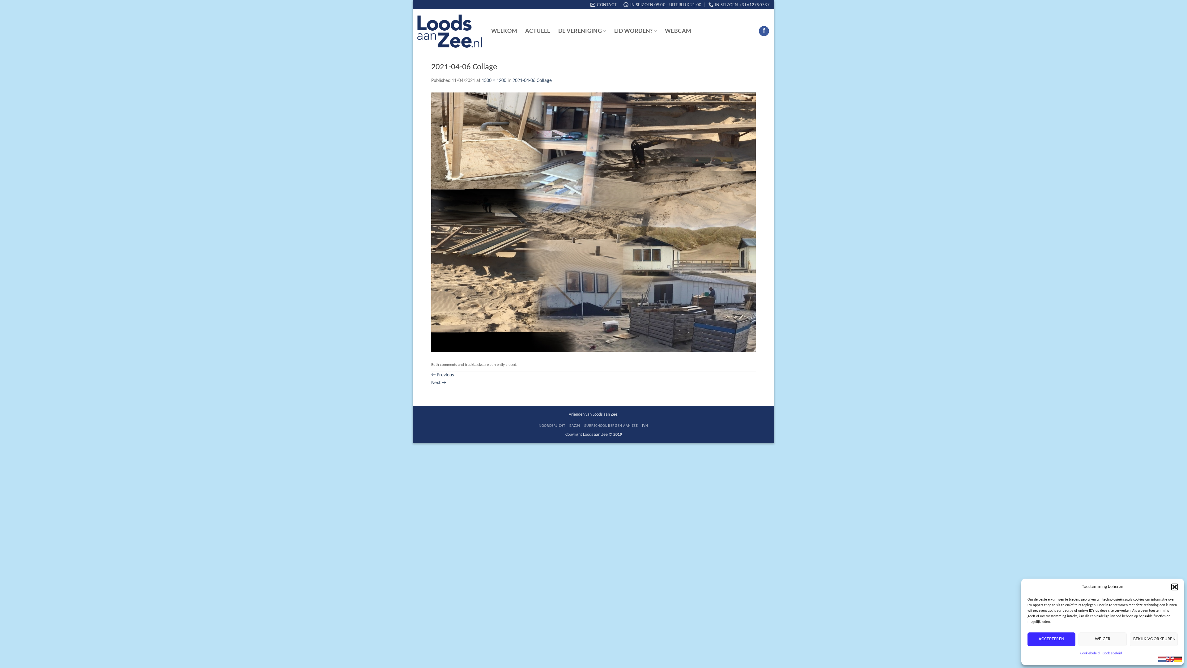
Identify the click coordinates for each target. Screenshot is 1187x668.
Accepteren (1052, 639)
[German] (1178, 659)
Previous (442, 375)
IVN (645, 426)
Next (438, 382)
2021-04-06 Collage (532, 80)
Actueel (537, 31)
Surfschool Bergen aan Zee (611, 426)
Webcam (678, 31)
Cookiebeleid (1090, 653)
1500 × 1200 (494, 80)
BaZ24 (574, 426)
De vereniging (580, 31)
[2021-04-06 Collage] (593, 222)
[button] (1175, 587)
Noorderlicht (552, 426)
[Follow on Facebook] (764, 31)
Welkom (504, 31)
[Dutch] (1162, 659)
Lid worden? (633, 31)
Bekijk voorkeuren (1154, 639)
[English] (1170, 659)
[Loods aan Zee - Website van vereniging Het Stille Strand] (449, 31)
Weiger (1103, 639)
